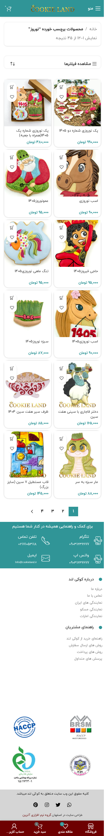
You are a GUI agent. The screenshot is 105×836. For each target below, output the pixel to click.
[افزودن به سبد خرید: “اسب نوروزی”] (62, 157)
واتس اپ (81, 555)
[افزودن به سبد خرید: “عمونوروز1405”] (12, 157)
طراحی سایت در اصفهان (67, 815)
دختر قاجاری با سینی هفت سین (78, 414)
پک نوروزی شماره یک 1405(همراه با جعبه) (32, 133)
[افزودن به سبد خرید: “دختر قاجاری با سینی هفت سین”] (62, 368)
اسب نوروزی (88, 201)
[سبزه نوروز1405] (27, 313)
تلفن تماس (27, 537)
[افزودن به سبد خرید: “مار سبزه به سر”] (62, 438)
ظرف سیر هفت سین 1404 (28, 411)
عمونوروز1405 (38, 201)
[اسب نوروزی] (77, 173)
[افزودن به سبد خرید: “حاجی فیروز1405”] (62, 228)
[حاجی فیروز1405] (77, 243)
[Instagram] (47, 805)
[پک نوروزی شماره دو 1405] (77, 103)
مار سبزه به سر (86, 482)
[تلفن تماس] (44, 540)
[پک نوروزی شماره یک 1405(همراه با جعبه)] (27, 103)
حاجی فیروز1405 (86, 271)
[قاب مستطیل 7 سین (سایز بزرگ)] (27, 454)
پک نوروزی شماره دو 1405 (78, 130)
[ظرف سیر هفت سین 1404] (27, 384)
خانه (93, 29)
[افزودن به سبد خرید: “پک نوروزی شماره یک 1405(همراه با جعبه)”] (12, 87)
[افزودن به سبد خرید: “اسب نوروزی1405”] (62, 298)
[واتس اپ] (96, 559)
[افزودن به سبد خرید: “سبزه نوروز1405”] (12, 298)
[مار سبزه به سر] (77, 454)
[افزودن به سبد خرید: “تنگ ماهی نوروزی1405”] (12, 228)
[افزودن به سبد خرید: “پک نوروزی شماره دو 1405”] (62, 87)
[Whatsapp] (69, 805)
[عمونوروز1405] (27, 173)
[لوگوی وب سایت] (52, 8)
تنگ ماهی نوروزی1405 (31, 271)
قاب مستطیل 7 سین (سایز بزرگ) (27, 485)
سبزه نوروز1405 (36, 341)
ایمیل (32, 555)
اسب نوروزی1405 (85, 341)
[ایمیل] (44, 558)
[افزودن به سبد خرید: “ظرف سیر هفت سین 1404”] (12, 368)
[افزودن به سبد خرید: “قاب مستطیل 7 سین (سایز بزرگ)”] (12, 438)
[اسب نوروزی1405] (77, 313)
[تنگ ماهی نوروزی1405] (27, 243)
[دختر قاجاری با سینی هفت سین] (77, 384)
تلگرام (84, 537)
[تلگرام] (96, 540)
